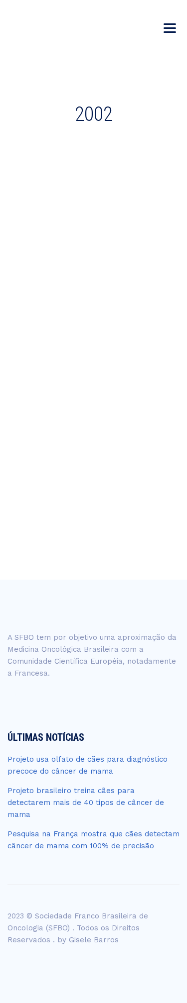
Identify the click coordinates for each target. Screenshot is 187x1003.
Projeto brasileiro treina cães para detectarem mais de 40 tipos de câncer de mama (85, 802)
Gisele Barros (94, 939)
